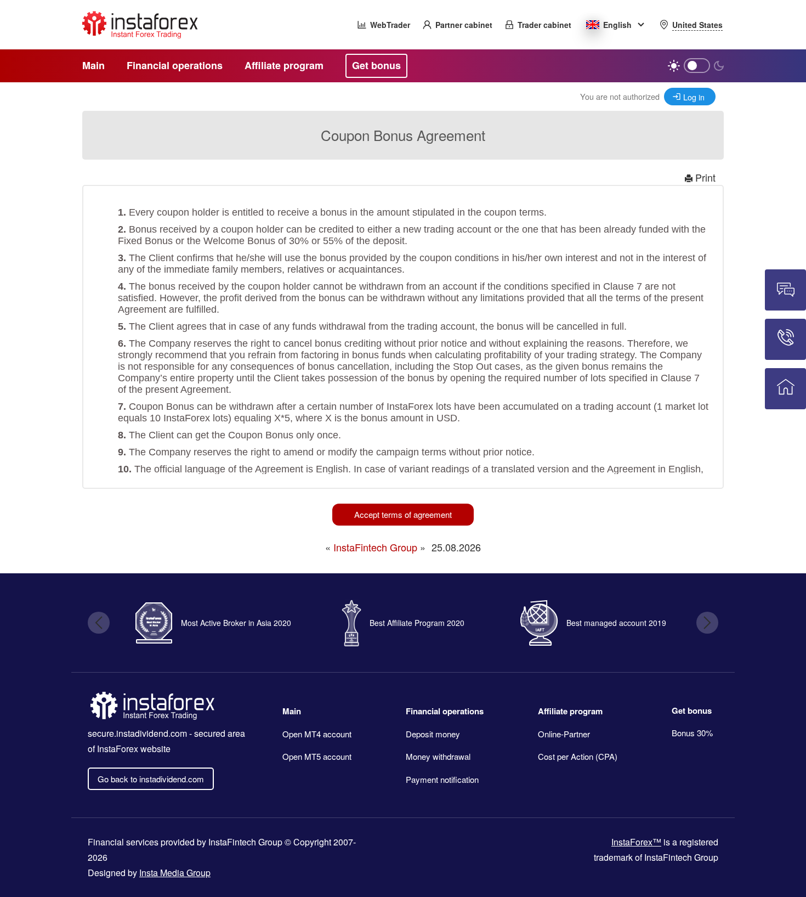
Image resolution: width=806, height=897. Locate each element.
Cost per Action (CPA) (577, 756)
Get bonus (692, 710)
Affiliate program (570, 711)
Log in (694, 97)
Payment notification (442, 779)
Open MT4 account (316, 734)
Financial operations (445, 711)
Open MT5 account (316, 756)
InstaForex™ (636, 842)
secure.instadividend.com (137, 733)
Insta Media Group (175, 872)
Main (291, 711)
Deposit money (433, 734)
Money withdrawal (438, 756)
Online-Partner (564, 734)
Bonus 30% (692, 732)
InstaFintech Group (375, 547)
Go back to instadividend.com (151, 779)
